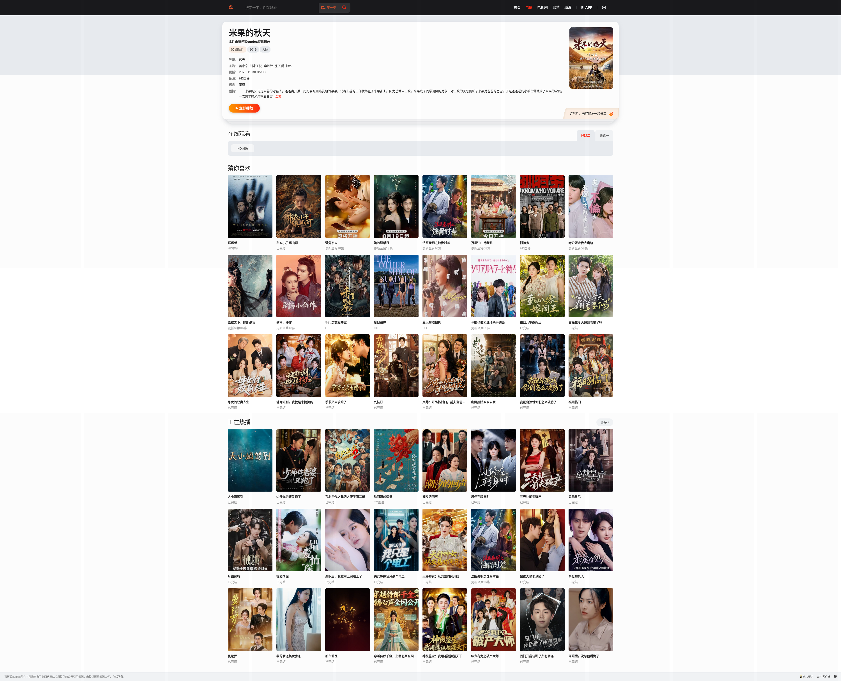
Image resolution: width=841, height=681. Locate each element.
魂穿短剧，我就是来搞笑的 (294, 402)
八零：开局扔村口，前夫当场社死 (444, 402)
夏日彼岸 (380, 322)
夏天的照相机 (431, 322)
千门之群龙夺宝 (336, 322)
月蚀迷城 (234, 576)
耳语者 (232, 243)
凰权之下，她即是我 (241, 322)
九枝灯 (378, 402)
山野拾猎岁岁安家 (483, 402)
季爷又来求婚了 (336, 402)
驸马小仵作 (284, 322)
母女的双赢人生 (238, 402)
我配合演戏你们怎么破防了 (538, 402)
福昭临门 (575, 402)
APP (588, 7)
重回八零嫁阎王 (530, 322)
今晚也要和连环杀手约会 (488, 322)
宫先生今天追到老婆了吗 (585, 322)
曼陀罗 (232, 656)
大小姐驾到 (235, 496)
